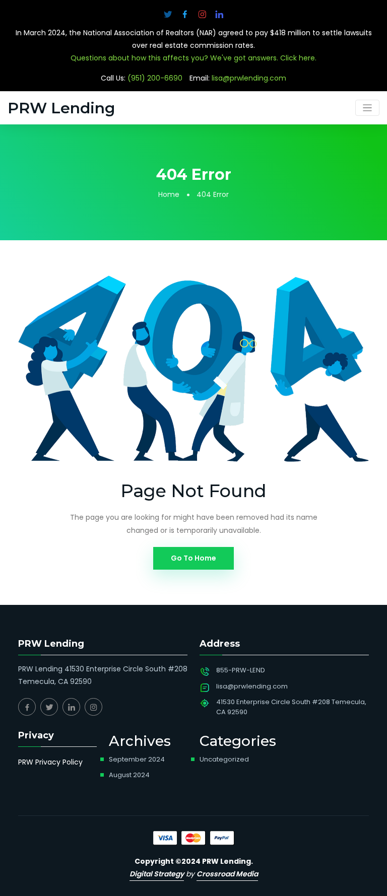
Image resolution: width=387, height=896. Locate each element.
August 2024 (129, 775)
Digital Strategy (157, 874)
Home (168, 194)
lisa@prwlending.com (249, 78)
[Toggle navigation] (367, 108)
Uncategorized (224, 759)
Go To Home (193, 558)
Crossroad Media (227, 874)
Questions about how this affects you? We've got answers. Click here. (193, 58)
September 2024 (137, 759)
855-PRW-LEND (240, 670)
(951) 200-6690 (154, 78)
